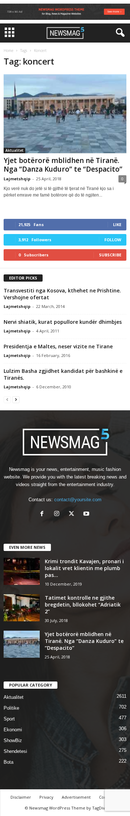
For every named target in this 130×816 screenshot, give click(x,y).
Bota (8, 762)
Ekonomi (13, 729)
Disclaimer (20, 797)
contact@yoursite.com (77, 499)
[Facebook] (43, 514)
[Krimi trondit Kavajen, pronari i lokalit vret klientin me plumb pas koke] (22, 571)
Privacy (46, 797)
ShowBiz (13, 740)
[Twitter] (73, 514)
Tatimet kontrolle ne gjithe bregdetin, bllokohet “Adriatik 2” (83, 604)
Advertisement (76, 797)
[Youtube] (87, 514)
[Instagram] (58, 514)
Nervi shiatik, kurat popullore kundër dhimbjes (63, 321)
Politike (11, 708)
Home (8, 50)
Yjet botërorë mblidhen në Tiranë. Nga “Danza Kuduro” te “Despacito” (63, 165)
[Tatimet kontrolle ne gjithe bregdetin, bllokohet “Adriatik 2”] (22, 607)
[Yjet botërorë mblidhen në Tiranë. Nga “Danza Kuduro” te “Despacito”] (65, 114)
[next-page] (16, 399)
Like (117, 224)
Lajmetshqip (17, 178)
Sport (9, 719)
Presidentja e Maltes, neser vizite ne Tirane (58, 346)
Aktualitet (14, 150)
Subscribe (110, 254)
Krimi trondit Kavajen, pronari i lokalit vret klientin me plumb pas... (84, 568)
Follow (112, 239)
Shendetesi (15, 751)
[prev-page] (7, 399)
